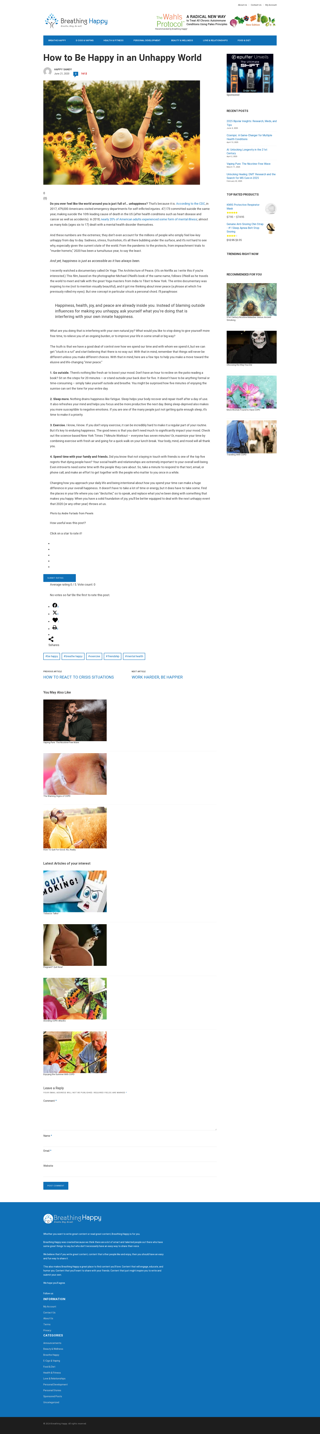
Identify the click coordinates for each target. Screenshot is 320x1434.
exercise (95, 656)
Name (47, 1135)
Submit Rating (55, 578)
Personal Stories (52, 1390)
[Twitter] (46, 5)
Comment (50, 1100)
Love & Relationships (215, 40)
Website (48, 1165)
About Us (242, 5)
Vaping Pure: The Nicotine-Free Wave (248, 163)
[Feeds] (60, 1293)
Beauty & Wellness (182, 40)
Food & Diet (244, 40)
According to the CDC (190, 203)
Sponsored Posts (52, 1396)
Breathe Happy (57, 40)
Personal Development (147, 40)
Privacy (47, 1330)
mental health (135, 656)
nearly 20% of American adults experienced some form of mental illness (149, 219)
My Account (271, 5)
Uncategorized (51, 1402)
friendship (113, 656)
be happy (52, 656)
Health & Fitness (114, 40)
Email (47, 1150)
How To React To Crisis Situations (78, 677)
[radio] (132, 543)
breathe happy (74, 656)
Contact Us (256, 5)
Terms (46, 1324)
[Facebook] (44, 5)
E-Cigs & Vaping (85, 40)
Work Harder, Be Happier (157, 677)
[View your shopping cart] (266, 40)
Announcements (52, 1343)
